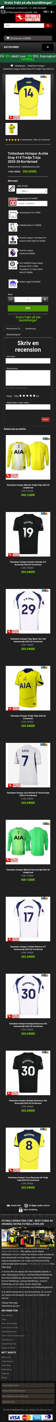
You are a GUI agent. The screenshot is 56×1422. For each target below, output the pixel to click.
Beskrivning (31, 329)
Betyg (9, 396)
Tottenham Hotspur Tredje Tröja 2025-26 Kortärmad (28, 717)
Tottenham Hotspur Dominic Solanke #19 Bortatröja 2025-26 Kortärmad (28, 563)
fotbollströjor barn (10, 1385)
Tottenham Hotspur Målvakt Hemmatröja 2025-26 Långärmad (28, 871)
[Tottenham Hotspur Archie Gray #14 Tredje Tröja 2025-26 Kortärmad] (28, 97)
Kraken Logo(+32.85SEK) (29, 282)
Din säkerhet (7, 1315)
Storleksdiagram (13, 334)
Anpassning (21, 198)
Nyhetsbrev (7, 1369)
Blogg (4, 1377)
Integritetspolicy (9, 1344)
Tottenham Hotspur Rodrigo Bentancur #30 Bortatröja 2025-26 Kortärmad (28, 1102)
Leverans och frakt (10, 1327)
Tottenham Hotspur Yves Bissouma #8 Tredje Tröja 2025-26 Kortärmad (28, 1178)
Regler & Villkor (8, 1348)
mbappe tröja (8, 1402)
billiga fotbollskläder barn (14, 1391)
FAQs (4, 1319)
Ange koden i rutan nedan (18, 403)
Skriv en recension (42, 140)
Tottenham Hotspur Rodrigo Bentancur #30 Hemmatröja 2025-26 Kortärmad (28, 1025)
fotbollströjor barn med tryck (15, 1396)
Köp (28, 308)
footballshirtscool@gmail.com (21, 12)
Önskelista (6, 1365)
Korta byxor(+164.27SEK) (29, 213)
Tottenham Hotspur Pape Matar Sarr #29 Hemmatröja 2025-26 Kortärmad (28, 640)
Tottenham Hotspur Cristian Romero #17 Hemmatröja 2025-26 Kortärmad (28, 948)
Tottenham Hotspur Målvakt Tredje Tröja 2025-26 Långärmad (28, 486)
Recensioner (12, 368)
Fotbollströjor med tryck (39, 1264)
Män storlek (23, 186)
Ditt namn (11, 356)
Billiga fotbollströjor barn (41, 1410)
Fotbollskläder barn (10, 1287)
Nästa (45, 420)
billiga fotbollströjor (10, 1251)
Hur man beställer (9, 1323)
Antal (10, 294)
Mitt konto (6, 1357)
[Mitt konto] (52, 12)
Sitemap (5, 1373)
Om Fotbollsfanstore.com (13, 1335)
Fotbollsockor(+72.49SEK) (30, 225)
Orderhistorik (7, 1361)
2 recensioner (26, 140)
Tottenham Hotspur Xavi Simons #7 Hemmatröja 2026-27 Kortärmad (28, 794)
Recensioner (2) (13, 329)
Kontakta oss (8, 1340)
